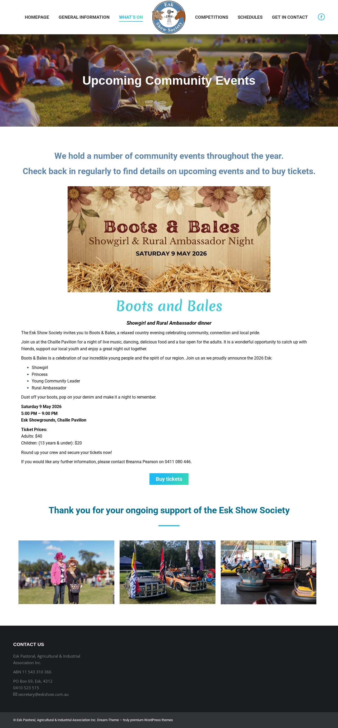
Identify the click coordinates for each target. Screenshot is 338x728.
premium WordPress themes (151, 720)
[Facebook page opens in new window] (321, 16)
